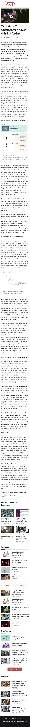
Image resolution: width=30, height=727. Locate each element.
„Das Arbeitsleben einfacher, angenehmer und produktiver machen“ (22, 520)
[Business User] (9, 3)
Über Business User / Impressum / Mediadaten (15, 721)
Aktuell (22, 585)
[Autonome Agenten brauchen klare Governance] (5, 562)
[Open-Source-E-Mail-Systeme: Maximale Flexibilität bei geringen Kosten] (22, 529)
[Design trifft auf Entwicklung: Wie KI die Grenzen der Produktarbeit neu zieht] (5, 593)
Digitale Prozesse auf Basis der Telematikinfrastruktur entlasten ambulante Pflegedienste (20, 652)
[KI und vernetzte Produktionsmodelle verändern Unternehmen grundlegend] (5, 709)
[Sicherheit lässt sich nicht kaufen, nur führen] (5, 609)
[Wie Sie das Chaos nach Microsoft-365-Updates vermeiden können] (5, 554)
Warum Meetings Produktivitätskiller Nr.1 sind (7, 536)
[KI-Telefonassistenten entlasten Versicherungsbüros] (5, 645)
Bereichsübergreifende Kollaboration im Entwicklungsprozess (6, 520)
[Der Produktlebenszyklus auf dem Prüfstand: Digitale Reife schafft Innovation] (5, 661)
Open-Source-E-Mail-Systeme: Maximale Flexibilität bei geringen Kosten (21, 537)
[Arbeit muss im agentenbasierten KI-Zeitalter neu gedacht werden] (5, 617)
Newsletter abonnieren (15, 669)
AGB (19, 724)
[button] (3, 495)
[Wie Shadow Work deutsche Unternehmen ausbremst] (5, 577)
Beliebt (8, 585)
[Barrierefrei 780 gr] (14, 131)
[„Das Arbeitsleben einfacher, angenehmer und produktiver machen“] (22, 513)
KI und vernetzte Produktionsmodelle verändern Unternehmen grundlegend (20, 709)
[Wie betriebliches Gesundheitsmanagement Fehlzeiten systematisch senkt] (5, 694)
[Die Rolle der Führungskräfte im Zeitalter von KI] (5, 702)
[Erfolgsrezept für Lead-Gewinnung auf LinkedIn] (5, 638)
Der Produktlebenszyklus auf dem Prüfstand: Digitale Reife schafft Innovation (19, 660)
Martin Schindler (6, 37)
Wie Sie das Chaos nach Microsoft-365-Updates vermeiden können (18, 553)
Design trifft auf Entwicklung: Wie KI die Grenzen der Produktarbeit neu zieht (19, 592)
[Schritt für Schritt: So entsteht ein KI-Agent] (5, 570)
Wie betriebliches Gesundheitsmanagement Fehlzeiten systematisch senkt (19, 693)
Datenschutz (13, 724)
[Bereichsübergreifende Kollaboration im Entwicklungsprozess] (7, 513)
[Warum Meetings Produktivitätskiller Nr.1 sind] (7, 529)
